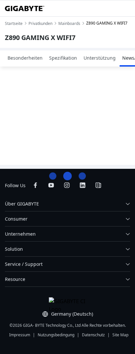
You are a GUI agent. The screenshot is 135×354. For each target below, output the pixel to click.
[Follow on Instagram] (67, 185)
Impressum (19, 335)
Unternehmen (20, 234)
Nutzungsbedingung (56, 335)
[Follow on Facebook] (35, 185)
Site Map (120, 335)
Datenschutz (93, 335)
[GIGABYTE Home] (24, 8)
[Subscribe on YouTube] (51, 185)
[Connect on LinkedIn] (82, 185)
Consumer (16, 219)
